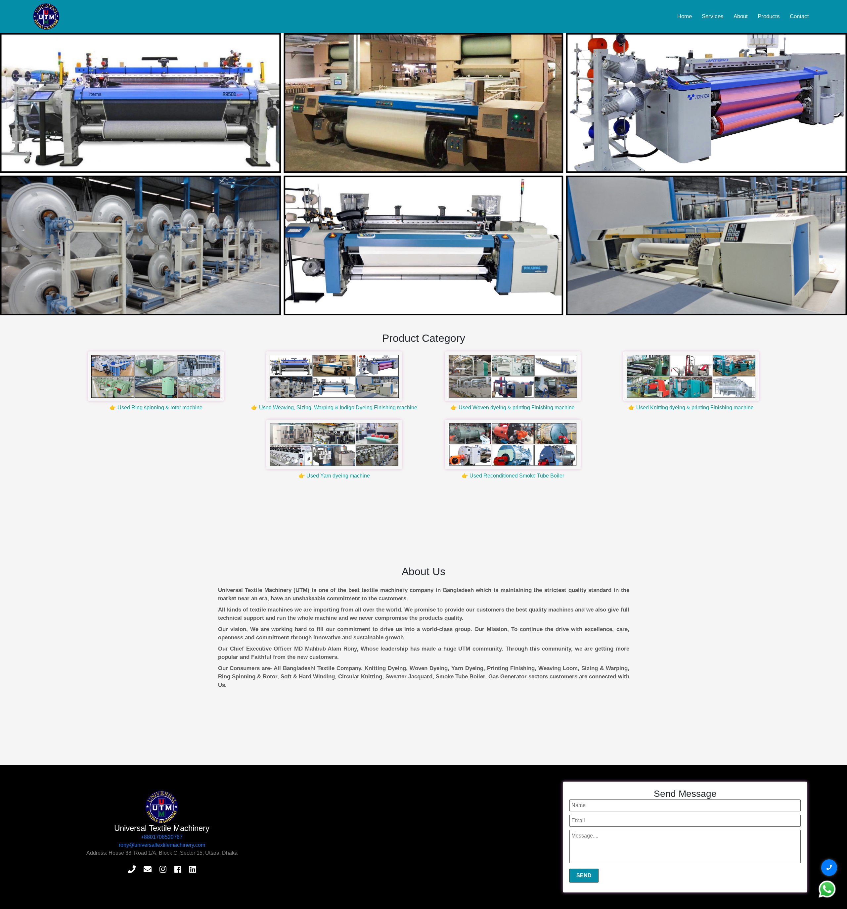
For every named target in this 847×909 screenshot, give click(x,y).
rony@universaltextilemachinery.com (162, 845)
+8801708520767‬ (162, 837)
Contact (799, 16)
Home (684, 16)
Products (769, 16)
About (741, 16)
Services (713, 16)
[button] (63, 174)
